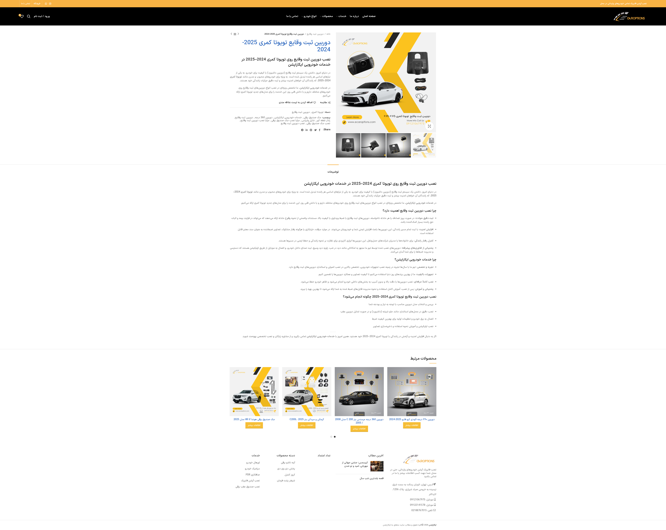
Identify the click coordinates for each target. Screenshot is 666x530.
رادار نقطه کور (323, 120)
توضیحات (333, 172)
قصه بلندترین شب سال (371, 478)
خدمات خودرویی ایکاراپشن (288, 117)
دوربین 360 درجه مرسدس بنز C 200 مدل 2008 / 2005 (359, 421)
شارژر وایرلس (308, 120)
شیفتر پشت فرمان (286, 481)
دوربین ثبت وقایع (315, 34)
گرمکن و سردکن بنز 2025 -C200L (307, 419)
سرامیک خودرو (252, 469)
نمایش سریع (390, 380)
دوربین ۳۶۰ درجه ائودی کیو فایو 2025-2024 (412, 419)
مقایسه (323, 102)
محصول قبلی (238, 34)
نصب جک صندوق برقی (318, 123)
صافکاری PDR (253, 475)
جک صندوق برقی (312, 117)
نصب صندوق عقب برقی (248, 487)
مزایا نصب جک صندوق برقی (285, 120)
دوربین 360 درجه (263, 117)
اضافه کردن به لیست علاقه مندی (296, 102)
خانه (328, 34)
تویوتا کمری (317, 112)
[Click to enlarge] (429, 126)
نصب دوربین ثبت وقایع (293, 123)
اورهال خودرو (253, 462)
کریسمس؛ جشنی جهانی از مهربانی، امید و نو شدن (355, 464)
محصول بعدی (231, 34)
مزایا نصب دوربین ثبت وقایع (255, 120)
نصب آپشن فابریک (250, 481)
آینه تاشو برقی (288, 462)
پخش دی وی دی (286, 469)
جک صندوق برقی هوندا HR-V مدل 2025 (254, 419)
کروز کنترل (290, 475)
